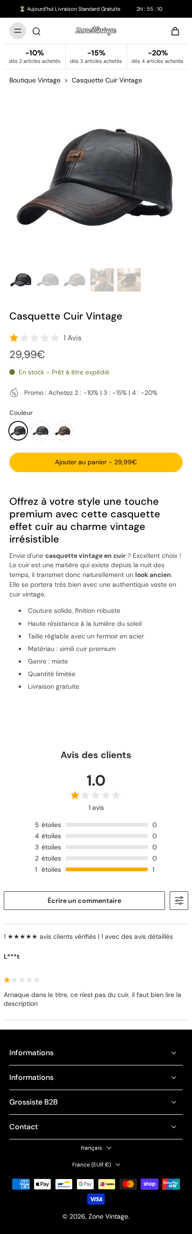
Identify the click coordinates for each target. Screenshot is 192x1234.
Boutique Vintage (35, 80)
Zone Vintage (108, 1216)
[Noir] (18, 431)
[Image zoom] (96, 177)
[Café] (40, 431)
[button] (96, 462)
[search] (36, 30)
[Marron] (63, 431)
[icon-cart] (172, 30)
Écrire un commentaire (84, 900)
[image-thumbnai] (21, 280)
